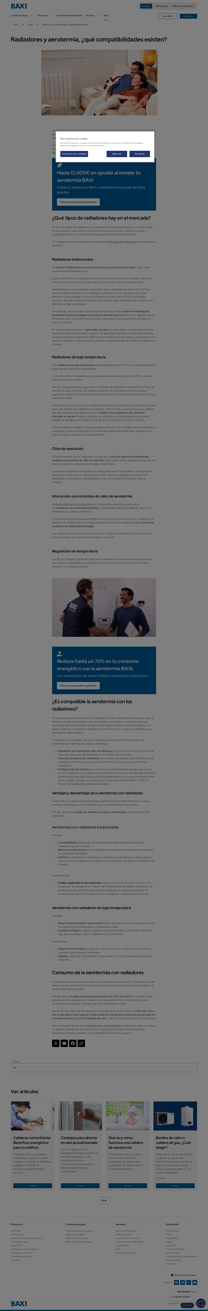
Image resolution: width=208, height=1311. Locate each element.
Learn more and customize (74, 154)
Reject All (116, 154)
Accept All (140, 154)
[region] (105, 146)
